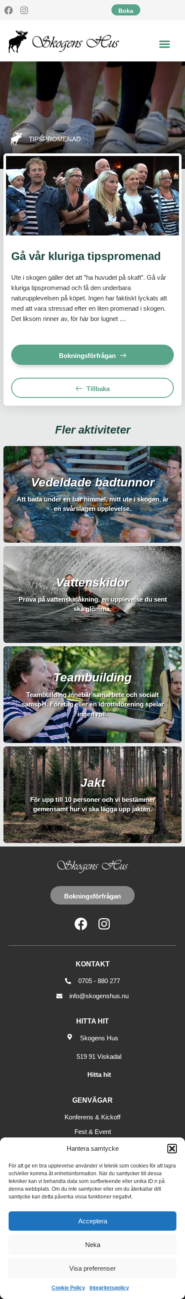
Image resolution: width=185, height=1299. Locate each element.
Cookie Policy (68, 1288)
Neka (92, 1244)
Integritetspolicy (109, 1288)
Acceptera (92, 1221)
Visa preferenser (92, 1268)
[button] (172, 1148)
